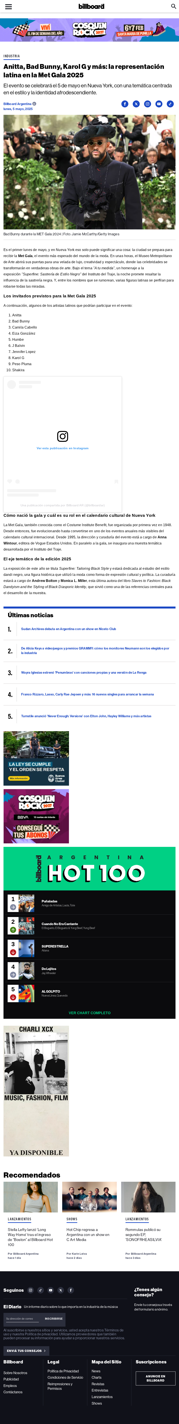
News (96, 1371)
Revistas (98, 1384)
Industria (11, 56)
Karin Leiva (79, 1253)
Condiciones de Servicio (65, 1377)
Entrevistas (100, 1390)
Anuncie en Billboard (155, 1378)
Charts (97, 1377)
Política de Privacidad (63, 1371)
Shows (72, 1219)
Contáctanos (12, 1392)
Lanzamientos (19, 1219)
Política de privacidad (41, 1334)
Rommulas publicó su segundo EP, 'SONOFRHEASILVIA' (144, 1234)
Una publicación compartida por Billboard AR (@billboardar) (63, 505)
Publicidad (11, 1379)
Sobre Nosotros (15, 1373)
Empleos (10, 1386)
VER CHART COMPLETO (89, 1013)
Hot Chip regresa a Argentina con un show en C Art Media (88, 1234)
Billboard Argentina (17, 104)
